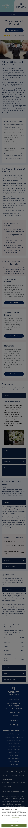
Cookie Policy (15, 817)
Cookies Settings (14, 821)
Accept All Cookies (14, 825)
